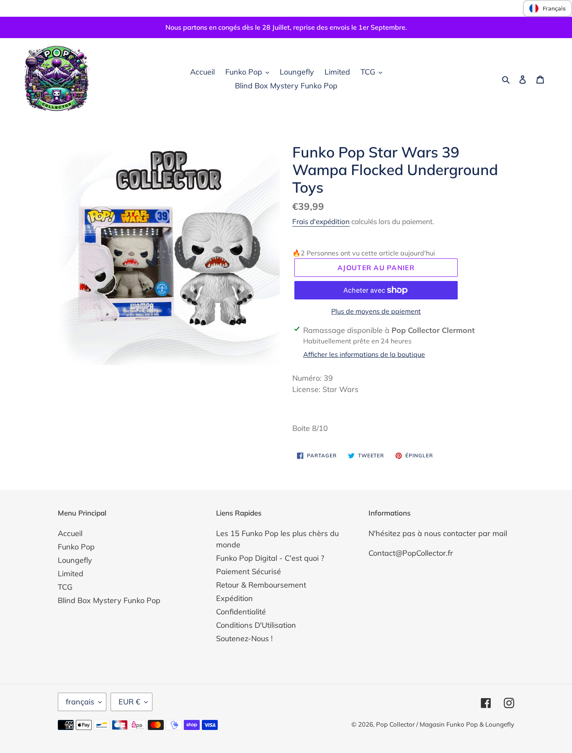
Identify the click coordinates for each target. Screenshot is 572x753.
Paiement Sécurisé (248, 571)
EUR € (129, 702)
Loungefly (75, 560)
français (80, 702)
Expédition (234, 598)
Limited (70, 573)
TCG (65, 587)
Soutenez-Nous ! (244, 638)
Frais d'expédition (321, 221)
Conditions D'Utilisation (256, 625)
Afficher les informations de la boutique (364, 354)
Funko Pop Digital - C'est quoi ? (270, 558)
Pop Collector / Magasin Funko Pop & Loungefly (445, 724)
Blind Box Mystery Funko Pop (109, 600)
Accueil (70, 533)
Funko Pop (76, 547)
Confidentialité (241, 611)
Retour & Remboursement (261, 585)
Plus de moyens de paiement (376, 311)
